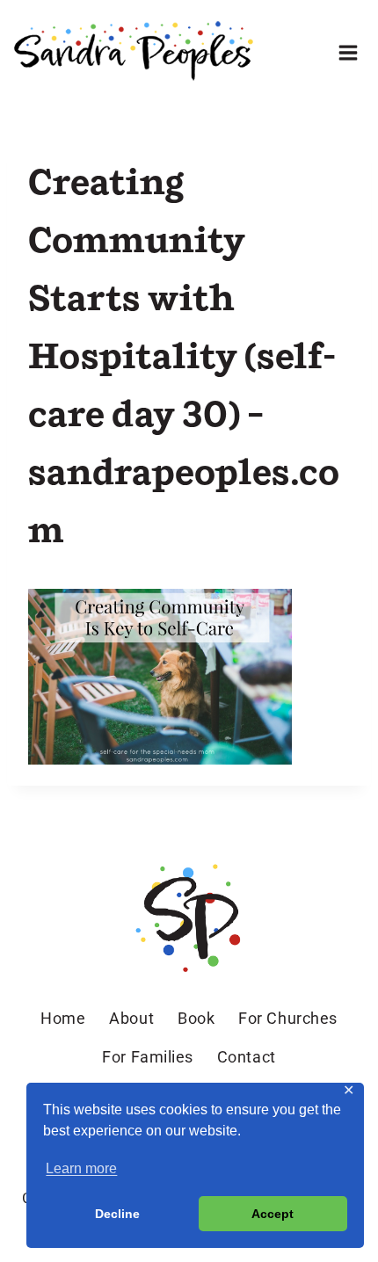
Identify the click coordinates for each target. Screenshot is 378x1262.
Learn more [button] (81, 1168)
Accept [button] (272, 1214)
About (131, 1018)
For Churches (287, 1018)
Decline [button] (117, 1214)
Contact (246, 1057)
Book (196, 1018)
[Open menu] (348, 52)
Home (62, 1018)
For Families (147, 1057)
